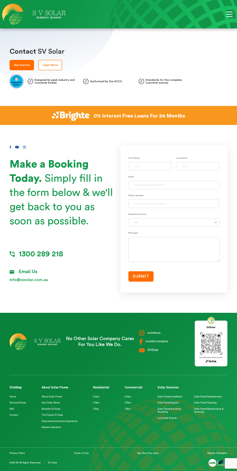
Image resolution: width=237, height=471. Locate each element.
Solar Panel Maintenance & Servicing (208, 410)
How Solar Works (51, 402)
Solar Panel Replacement (208, 396)
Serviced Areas (18, 402)
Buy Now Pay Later (148, 453)
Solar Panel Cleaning (205, 402)
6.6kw (96, 396)
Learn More (50, 65)
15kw (96, 408)
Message (133, 233)
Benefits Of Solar (51, 408)
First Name (134, 158)
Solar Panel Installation (170, 396)
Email (131, 177)
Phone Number (136, 195)
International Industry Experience (60, 421)
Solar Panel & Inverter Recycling (169, 410)
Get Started (22, 65)
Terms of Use (81, 453)
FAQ (12, 408)
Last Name (181, 158)
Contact (14, 415)
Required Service (137, 214)
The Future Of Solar (52, 415)
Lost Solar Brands (167, 418)
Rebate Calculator (51, 427)
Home (13, 396)
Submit (141, 276)
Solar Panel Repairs (168, 402)
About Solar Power (52, 396)
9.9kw (96, 402)
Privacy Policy (17, 453)
